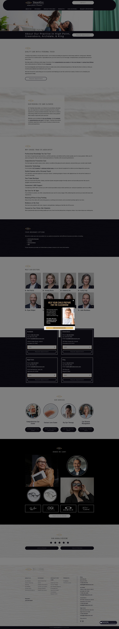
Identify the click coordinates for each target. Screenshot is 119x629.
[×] (59, 314)
